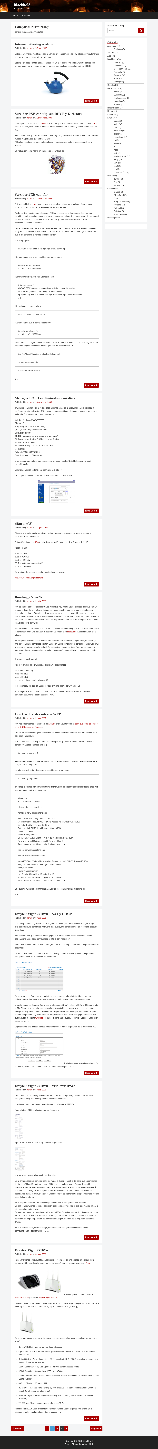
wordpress (118, 214)
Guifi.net (117, 95)
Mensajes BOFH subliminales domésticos (45, 398)
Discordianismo (120, 69)
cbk (34, 204)
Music (116, 82)
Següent (95, 1429)
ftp (115, 140)
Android (110, 53)
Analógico (111, 46)
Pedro (88, 1263)
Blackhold (22, 5)
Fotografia (118, 72)
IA (114, 147)
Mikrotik (117, 185)
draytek (117, 179)
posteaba (44, 123)
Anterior (18, 1429)
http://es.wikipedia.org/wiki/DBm (29, 578)
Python (117, 208)
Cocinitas (118, 49)
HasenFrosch (113, 108)
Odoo (116, 198)
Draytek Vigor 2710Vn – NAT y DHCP (43, 913)
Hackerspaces (120, 98)
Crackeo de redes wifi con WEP (38, 713)
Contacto (26, 16)
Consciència (119, 66)
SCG (116, 104)
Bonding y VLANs (28, 596)
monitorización (120, 156)
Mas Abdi (88, 1444)
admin (29, 48)
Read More (90, 101)
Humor (110, 111)
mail (115, 153)
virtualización (119, 172)
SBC (116, 163)
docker (116, 134)
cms (115, 127)
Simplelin (76, 1444)
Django (117, 192)
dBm (37, 542)
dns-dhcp (118, 131)
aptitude (51, 724)
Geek (116, 78)
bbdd (116, 124)
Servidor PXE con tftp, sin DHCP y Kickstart (48, 113)
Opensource (112, 189)
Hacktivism (112, 88)
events (116, 92)
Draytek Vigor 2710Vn (31, 1250)
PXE (96, 123)
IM (115, 150)
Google (110, 85)
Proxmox (117, 205)
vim (115, 169)
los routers (71, 632)
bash (116, 121)
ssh (115, 166)
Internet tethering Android (34, 44)
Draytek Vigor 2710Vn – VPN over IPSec (45, 1085)
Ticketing (117, 211)
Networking (112, 176)
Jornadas (118, 101)
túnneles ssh (41, 1018)
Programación (120, 202)
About (15, 16)
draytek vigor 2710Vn (48, 1298)
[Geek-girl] (118, 62)
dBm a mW (23, 523)
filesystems (118, 137)
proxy (116, 160)
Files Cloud (119, 195)
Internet (110, 114)
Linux (109, 118)
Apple (110, 56)
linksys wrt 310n (22, 1298)
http (115, 143)
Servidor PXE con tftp (31, 194)
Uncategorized (113, 218)
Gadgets (117, 75)
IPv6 (116, 182)
